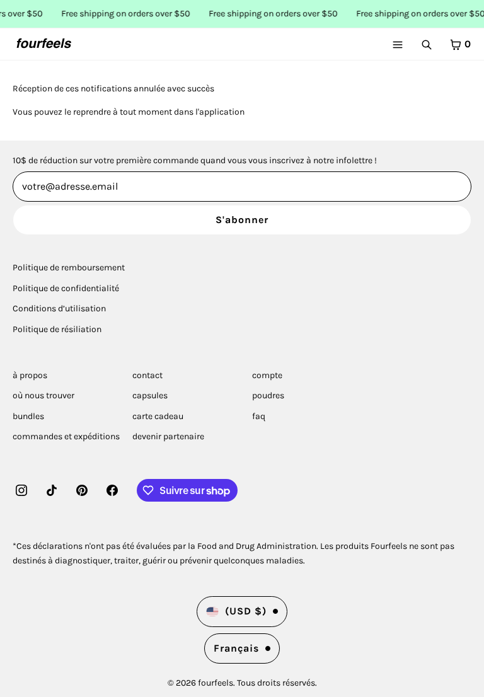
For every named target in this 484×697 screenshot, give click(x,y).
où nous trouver (43, 395)
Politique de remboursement (69, 267)
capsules (150, 395)
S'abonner (242, 220)
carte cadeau (157, 416)
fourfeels (215, 682)
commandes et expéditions (66, 436)
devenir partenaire (168, 436)
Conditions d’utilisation (59, 308)
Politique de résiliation (57, 329)
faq (258, 416)
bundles (28, 416)
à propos (30, 375)
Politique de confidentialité (66, 288)
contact (147, 375)
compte (267, 375)
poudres (268, 395)
